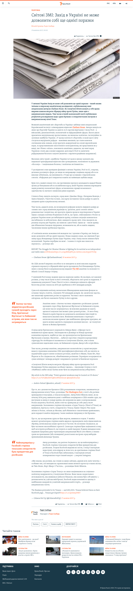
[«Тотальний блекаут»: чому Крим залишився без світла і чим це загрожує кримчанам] (96, 540)
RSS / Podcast (7, 583)
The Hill (75, 269)
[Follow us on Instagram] (88, 572)
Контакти (38, 579)
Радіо (4, 575)
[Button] (79, 36)
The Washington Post (73, 392)
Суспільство (22, 548)
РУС (108, 3)
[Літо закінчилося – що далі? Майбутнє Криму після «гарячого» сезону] (9, 540)
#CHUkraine (49, 252)
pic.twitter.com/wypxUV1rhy (84, 252)
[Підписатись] (103, 572)
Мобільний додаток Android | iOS (14, 579)
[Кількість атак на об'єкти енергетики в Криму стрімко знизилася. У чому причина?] (96, 551)
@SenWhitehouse (59, 378)
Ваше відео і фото (8, 571)
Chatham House (78, 127)
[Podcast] (98, 572)
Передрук (38, 575)
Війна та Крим (23, 537)
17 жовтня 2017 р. (68, 383)
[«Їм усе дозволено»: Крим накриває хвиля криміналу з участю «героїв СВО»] (9, 551)
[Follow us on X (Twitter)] (73, 572)
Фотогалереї (66, 537)
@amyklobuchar (73, 378)
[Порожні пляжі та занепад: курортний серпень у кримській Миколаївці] (53, 540)
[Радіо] (126, 3)
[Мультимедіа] (120, 3)
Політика (35, 10)
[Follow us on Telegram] (83, 572)
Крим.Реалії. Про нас (42, 571)
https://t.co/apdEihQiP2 (63, 252)
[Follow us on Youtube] (78, 572)
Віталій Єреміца (37, 26)
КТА (114, 3)
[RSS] (93, 572)
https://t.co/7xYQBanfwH (41, 378)
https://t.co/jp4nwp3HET (70, 493)
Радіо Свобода (49, 26)
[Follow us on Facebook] (68, 572)
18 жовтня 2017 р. (70, 257)
